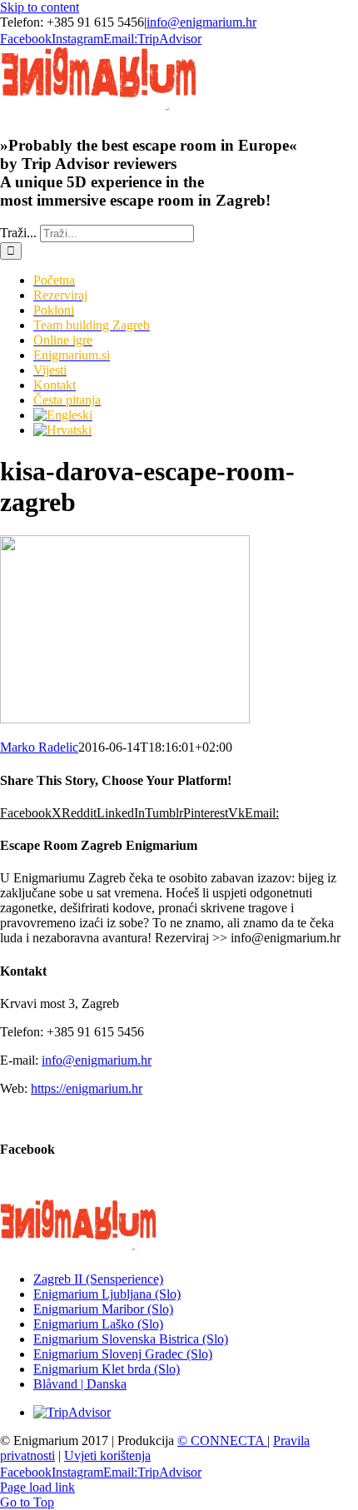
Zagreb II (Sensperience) (98, 1279)
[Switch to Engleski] (195, 415)
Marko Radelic (39, 747)
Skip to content (39, 7)
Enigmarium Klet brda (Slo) (106, 1369)
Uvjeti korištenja (107, 1455)
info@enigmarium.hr (201, 22)
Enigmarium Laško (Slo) (98, 1324)
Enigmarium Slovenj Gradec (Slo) (122, 1354)
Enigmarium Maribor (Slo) (103, 1309)
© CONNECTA (222, 1440)
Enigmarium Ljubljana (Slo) (107, 1294)
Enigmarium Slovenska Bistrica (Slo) (130, 1339)
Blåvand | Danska (80, 1384)
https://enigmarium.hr (86, 1088)
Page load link (37, 1487)
